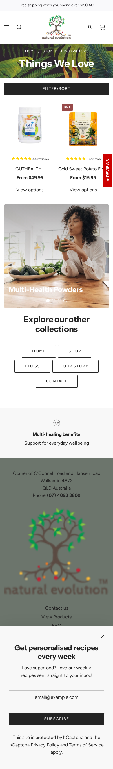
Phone (56, 495)
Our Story (75, 366)
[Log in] (89, 27)
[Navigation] (6, 27)
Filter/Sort (56, 88)
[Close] (102, 636)
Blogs (32, 366)
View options (29, 189)
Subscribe (56, 718)
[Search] (19, 27)
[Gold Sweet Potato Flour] (83, 124)
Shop (74, 351)
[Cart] (102, 27)
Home (38, 351)
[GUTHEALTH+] (29, 124)
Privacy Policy (45, 745)
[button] (48, 300)
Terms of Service (86, 745)
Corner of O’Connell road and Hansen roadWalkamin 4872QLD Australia (56, 481)
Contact (56, 381)
